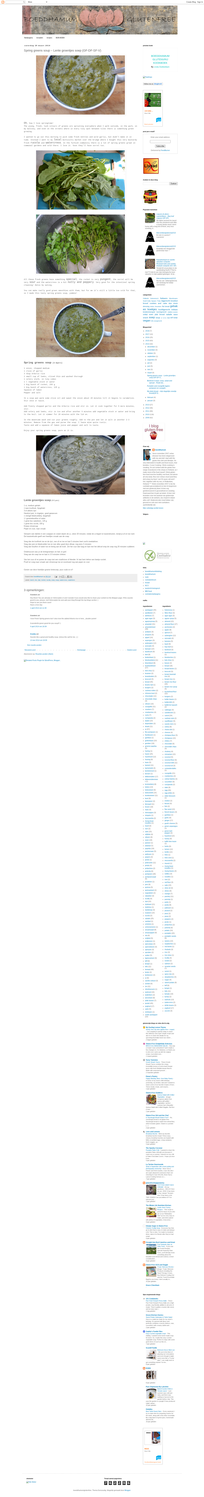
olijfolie (147, 834)
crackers (148, 709)
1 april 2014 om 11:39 (38, 608)
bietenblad (149, 657)
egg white (168, 793)
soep (53, 580)
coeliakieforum (150, 580)
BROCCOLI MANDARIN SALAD (157, 1046)
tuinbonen (149, 975)
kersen (147, 774)
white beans (169, 1005)
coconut (168, 757)
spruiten (148, 952)
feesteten (158, 306)
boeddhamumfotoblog (153, 571)
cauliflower (169, 721)
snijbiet (147, 938)
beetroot (168, 650)
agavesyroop (150, 621)
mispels (148, 815)
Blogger (127, 1490)
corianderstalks (170, 768)
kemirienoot (149, 771)
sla (146, 935)
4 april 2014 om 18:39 (38, 626)
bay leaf (168, 647)
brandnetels (149, 676)
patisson (148, 854)
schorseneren (150, 927)
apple (167, 630)
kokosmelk (149, 793)
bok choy (148, 671)
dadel (147, 721)
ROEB (148, 1368)
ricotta (147, 899)
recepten (39, 38)
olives (167, 891)
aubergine (149, 643)
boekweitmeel (150, 666)
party (166, 902)
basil (166, 644)
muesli (167, 863)
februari (150, 397)
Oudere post (131, 650)
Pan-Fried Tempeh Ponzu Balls (156, 1301)
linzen (147, 807)
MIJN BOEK (60, 38)
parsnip (167, 899)
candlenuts (169, 713)
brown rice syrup (171, 687)
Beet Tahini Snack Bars (154, 1411)
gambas (148, 738)
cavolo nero (169, 724)
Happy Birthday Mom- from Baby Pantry (159, 1078)
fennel (167, 804)
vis (152, 321)
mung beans (169, 871)
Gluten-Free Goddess (154, 1093)
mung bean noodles (149, 822)
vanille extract (150, 981)
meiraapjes (149, 813)
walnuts (167, 1000)
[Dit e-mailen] (60, 576)
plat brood (160, 314)
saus (175, 314)
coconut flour (169, 760)
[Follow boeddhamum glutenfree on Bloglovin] (153, 85)
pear (166, 914)
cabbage (168, 710)
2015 (147, 341)
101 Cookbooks (152, 1299)
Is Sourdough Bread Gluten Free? (157, 1117)
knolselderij (149, 784)
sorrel (167, 971)
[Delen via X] (65, 576)
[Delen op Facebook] (68, 576)
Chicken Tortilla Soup (153, 1228)
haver (147, 754)
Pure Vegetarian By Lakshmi (157, 1387)
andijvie (148, 632)
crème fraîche (170, 779)
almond (167, 621)
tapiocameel (149, 958)
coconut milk (169, 763)
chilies (167, 741)
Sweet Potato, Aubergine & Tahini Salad (159, 1317)
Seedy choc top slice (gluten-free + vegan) (160, 1029)
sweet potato (169, 983)
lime (166, 855)
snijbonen (149, 941)
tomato (167, 994)
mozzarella (149, 818)
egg (166, 790)
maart (149, 373)
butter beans (169, 699)
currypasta (149, 718)
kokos (147, 787)
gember (148, 743)
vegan (146, 320)
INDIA (146, 1449)
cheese (167, 732)
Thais (159, 301)
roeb (146, 577)
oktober (150, 353)
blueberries (169, 657)
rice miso (168, 955)
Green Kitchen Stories (154, 1315)
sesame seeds (170, 966)
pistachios (149, 868)
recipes (49, 38)
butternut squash (171, 705)
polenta (148, 871)
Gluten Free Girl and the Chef (157, 1115)
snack (145, 317)
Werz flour (168, 613)
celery (167, 727)
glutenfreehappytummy (155, 1183)
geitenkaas (149, 741)
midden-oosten (173, 312)
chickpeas (168, 738)
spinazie (148, 950)
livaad (147, 583)
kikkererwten (150, 777)
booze (167, 663)
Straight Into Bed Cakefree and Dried (160, 1242)
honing (147, 760)
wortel (147, 1003)
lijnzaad (148, 804)
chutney (168, 751)
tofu (146, 967)
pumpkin (168, 933)
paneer (147, 843)
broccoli (148, 679)
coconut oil (169, 766)
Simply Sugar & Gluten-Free (157, 1226)
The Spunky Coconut (154, 1148)
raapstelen (149, 893)
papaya (148, 846)
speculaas (149, 944)
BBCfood (148, 591)
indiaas (174, 309)
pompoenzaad (150, 877)
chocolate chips (151, 699)
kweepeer (149, 801)
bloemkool (149, 663)
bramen (148, 673)
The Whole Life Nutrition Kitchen (158, 1205)
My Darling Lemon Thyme (156, 1027)
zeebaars (148, 1012)
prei (146, 884)
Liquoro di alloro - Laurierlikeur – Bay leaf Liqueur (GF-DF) (165, 216)
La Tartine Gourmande (154, 1164)
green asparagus (171, 826)
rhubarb (168, 949)
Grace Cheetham (152, 1285)
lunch (32, 580)
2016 (147, 337)
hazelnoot (149, 757)
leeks (167, 846)
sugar (167, 980)
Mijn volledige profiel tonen (153, 508)
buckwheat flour (171, 692)
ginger (167, 820)
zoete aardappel (151, 1015)
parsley (167, 896)
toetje (175, 318)
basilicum (148, 652)
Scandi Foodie (151, 1348)
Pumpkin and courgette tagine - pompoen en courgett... (159, 387)
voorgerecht (158, 321)
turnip (167, 997)
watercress (63, 580)
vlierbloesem (150, 989)
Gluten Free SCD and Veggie (157, 1265)
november (151, 350)
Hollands (146, 298)
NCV (147, 586)
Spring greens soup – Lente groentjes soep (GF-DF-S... (161, 377)
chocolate (168, 744)
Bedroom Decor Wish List (166, 1350)
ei (145, 729)
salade (169, 314)
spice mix (168, 974)
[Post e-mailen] (56, 576)
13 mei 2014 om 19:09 (38, 640)
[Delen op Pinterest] (71, 576)
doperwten (149, 724)
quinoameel (149, 890)
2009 (147, 418)
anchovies (168, 627)
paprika (148, 849)
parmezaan (149, 851)
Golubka (149, 1409)
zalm (147, 1009)
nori (146, 829)
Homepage (81, 650)
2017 (147, 334)
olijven (147, 837)
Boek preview (148, 124)
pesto (147, 860)
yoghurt (148, 1006)
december (151, 347)
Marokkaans (173, 298)
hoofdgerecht (164, 309)
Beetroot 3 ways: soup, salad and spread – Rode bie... (159, 382)
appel (147, 637)
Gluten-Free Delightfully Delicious (159, 1044)
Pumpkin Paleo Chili (152, 1150)
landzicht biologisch (152, 588)
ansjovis (148, 635)
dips (170, 303)
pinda (147, 865)
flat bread (165, 306)
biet (146, 655)
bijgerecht (165, 301)
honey (167, 839)
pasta (167, 905)
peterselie (149, 863)
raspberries (169, 944)
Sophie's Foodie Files (154, 1331)
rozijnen (148, 913)
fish (166, 806)
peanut (167, 911)
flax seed (168, 809)
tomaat (147, 969)
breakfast (174, 301)
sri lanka (163, 318)
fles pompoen (150, 732)
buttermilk (168, 702)
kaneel (147, 765)
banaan (148, 649)
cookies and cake (158, 303)
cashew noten (150, 690)
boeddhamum (160, 450)
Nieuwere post (30, 650)
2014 (147, 344)
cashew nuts (169, 718)
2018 (147, 331)
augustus (151, 360)
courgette (148, 707)
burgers (148, 688)
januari (150, 401)
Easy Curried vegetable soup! (156, 1333)
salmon (167, 964)
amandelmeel (150, 627)
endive (167, 801)
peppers (168, 919)
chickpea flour (170, 735)
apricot (167, 633)
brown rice (168, 679)
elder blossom (170, 796)
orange (167, 894)
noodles (168, 877)
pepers (147, 857)
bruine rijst (149, 685)
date (166, 787)
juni (149, 366)
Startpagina (28, 38)
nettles (167, 874)
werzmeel (148, 998)
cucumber (168, 782)
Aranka (33, 634)
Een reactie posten (34, 645)
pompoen (148, 874)
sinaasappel (149, 933)
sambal (148, 921)
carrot (167, 715)
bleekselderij (150, 660)
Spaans (153, 301)
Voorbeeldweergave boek (152, 1462)
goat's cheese (170, 823)
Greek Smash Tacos (153, 1062)
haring (147, 751)
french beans (169, 812)
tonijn (147, 972)
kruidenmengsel (149, 312)
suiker (147, 955)
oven (151, 314)
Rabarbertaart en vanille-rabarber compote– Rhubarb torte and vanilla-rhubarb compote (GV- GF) (166, 263)
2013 (147, 405)
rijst (39, 580)
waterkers (71, 580)
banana (167, 641)
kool (146, 798)
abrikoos (148, 616)
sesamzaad (149, 930)
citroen (147, 704)
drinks (152, 306)
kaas (147, 762)
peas (166, 916)
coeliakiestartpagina (152, 594)
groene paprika (151, 746)
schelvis (148, 924)
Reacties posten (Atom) (44, 654)
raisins (167, 941)
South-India (147, 301)
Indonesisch (154, 298)
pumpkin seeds (170, 936)
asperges (148, 640)
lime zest (168, 858)
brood (145, 303)
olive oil (167, 888)
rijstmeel (148, 904)
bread (167, 666)
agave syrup (169, 618)
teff (172, 318)
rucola (48, 580)
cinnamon (168, 754)
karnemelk (149, 768)
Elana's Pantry (151, 1076)
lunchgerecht (161, 312)
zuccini (167, 1011)
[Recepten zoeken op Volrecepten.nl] (147, 77)
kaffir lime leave (170, 841)
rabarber (148, 896)
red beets (168, 947)
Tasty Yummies (152, 1060)
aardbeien (149, 613)
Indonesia (168, 610)
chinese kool (150, 693)
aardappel (149, 610)
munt (147, 826)
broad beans (169, 669)
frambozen (149, 735)
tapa (168, 318)
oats (146, 832)
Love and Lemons (153, 1132)
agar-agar (149, 618)
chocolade (149, 696)
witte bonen (149, 1001)
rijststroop (148, 910)
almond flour (169, 624)
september (151, 356)
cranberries (149, 712)
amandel (148, 624)
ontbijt (145, 314)
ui (145, 978)
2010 (147, 414)
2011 (147, 411)
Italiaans (164, 298)
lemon (167, 849)
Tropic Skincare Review (165, 1267)
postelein (148, 882)
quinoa (147, 887)
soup (57, 580)
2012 (147, 408)
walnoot (148, 992)
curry (147, 715)
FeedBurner (165, 150)
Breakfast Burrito (152, 1134)
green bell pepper (168, 832)
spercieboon (149, 947)
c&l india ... (148, 111)
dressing (146, 306)
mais (147, 810)
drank (175, 303)
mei (149, 369)
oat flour (168, 882)
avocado (148, 646)
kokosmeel (149, 790)
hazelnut (168, 836)
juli (148, 363)
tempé (147, 964)
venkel (147, 984)
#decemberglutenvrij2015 (166, 233)
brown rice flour (170, 682)
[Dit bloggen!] (63, 576)
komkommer (149, 795)
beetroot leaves (170, 652)
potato (167, 930)
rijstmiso (148, 907)
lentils (167, 852)
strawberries (169, 977)
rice (36, 580)
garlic (167, 818)
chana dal (168, 730)
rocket (43, 580)
